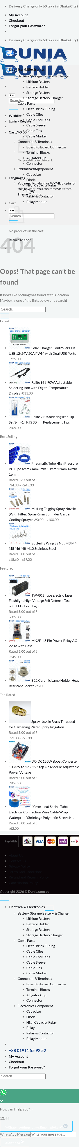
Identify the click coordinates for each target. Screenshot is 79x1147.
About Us (16, 855)
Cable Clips (34, 114)
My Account (18, 15)
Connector (34, 163)
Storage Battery (38, 93)
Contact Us (17, 861)
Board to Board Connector (46, 147)
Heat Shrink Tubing (40, 109)
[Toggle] (49, 908)
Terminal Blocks (38, 152)
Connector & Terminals (35, 142)
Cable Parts (26, 103)
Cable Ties (34, 131)
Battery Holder (37, 87)
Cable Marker (36, 136)
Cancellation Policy (23, 883)
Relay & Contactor (40, 196)
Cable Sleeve (35, 125)
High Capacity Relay (41, 185)
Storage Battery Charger (44, 98)
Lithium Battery (38, 82)
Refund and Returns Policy (29, 877)
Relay (30, 191)
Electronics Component (35, 169)
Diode (31, 180)
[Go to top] (4, 898)
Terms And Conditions (25, 872)
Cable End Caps (38, 120)
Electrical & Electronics (27, 69)
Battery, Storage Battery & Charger (44, 76)
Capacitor (33, 174)
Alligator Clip (36, 158)
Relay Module (36, 202)
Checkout (16, 20)
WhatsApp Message (15, 1134)
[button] (18, 132)
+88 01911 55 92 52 (27, 1050)
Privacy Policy (19, 866)
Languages (17, 178)
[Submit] (13, 107)
